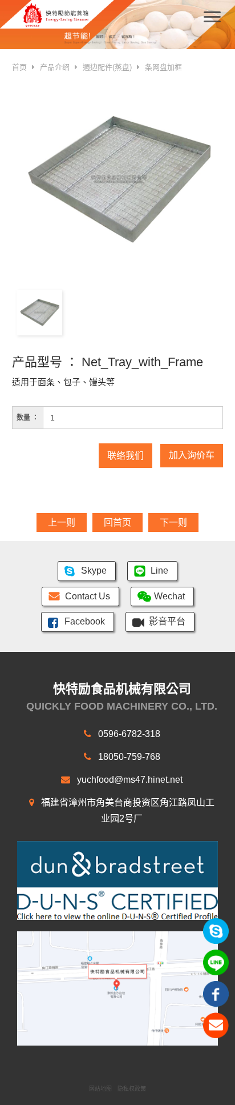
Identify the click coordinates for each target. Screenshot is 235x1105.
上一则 (61, 522)
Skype (94, 570)
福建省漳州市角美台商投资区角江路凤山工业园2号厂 (126, 810)
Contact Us (87, 596)
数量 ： (28, 418)
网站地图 (100, 1089)
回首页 (117, 522)
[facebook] (216, 993)
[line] (216, 962)
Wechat (169, 596)
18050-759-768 (128, 757)
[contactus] (216, 1025)
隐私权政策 (132, 1089)
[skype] (216, 930)
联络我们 (125, 456)
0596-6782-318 (128, 734)
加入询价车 (191, 455)
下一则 (173, 522)
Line (159, 570)
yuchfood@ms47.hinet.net (129, 779)
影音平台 (167, 621)
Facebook (84, 621)
